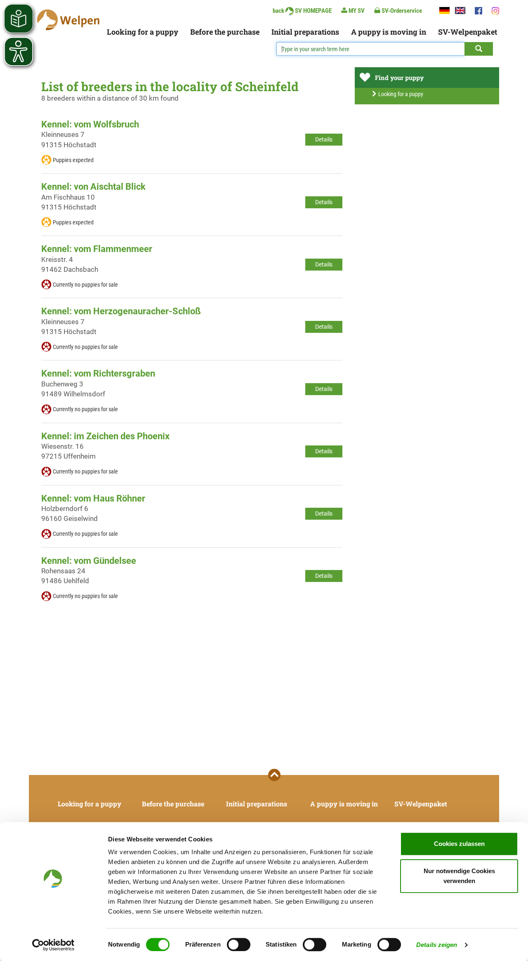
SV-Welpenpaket (467, 32)
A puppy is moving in (388, 32)
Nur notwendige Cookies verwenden (459, 875)
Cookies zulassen (459, 843)
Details (323, 139)
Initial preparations (305, 32)
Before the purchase (224, 32)
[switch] (238, 944)
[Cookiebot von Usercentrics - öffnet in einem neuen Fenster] (53, 945)
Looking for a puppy (142, 32)
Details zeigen (436, 944)
